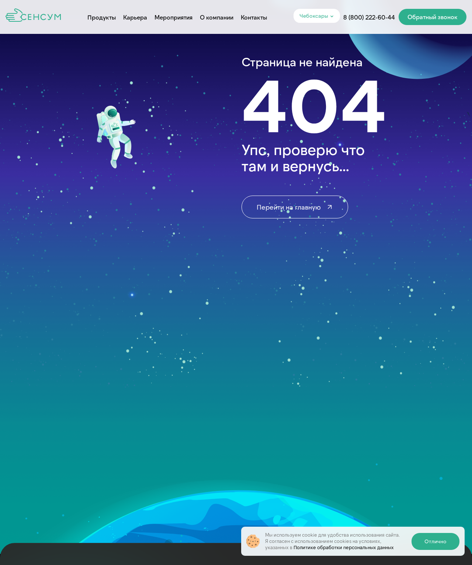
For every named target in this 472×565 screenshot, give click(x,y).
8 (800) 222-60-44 (369, 17)
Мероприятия (173, 17)
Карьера (135, 17)
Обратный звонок (432, 16)
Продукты (101, 17)
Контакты (254, 17)
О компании (216, 17)
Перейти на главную (290, 207)
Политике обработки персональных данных (344, 547)
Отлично (435, 541)
